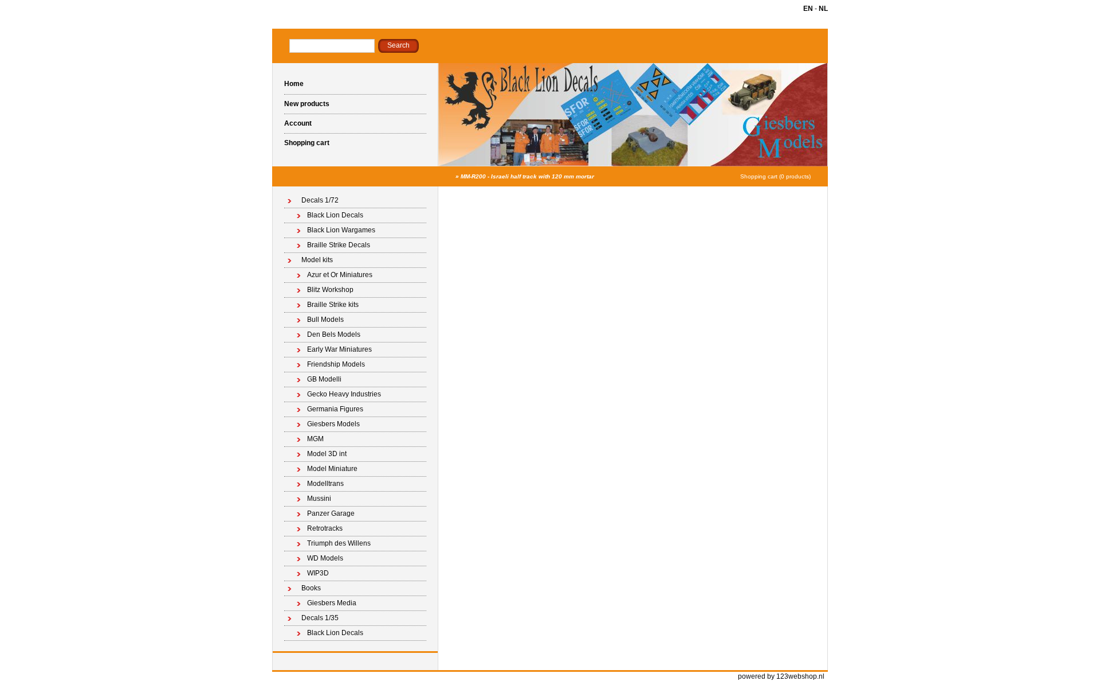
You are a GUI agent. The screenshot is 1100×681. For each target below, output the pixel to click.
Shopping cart (306, 143)
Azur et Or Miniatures (339, 275)
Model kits (317, 260)
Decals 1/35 (320, 618)
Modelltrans (325, 484)
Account (298, 123)
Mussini (319, 499)
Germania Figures (335, 409)
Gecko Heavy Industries (344, 394)
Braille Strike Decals (338, 245)
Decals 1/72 (320, 200)
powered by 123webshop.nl (781, 676)
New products (306, 104)
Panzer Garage (331, 513)
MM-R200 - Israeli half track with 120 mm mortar (527, 176)
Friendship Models (336, 364)
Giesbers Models (333, 424)
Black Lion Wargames (341, 230)
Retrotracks (325, 528)
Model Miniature (332, 469)
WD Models (325, 558)
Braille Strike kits (333, 305)
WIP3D (318, 573)
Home (294, 84)
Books (311, 588)
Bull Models (325, 320)
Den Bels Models (333, 334)
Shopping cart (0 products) (775, 176)
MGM (315, 439)
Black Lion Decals (335, 215)
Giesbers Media (331, 603)
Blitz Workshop (330, 290)
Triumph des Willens (339, 543)
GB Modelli (324, 379)
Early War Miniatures (339, 349)
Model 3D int (327, 454)
